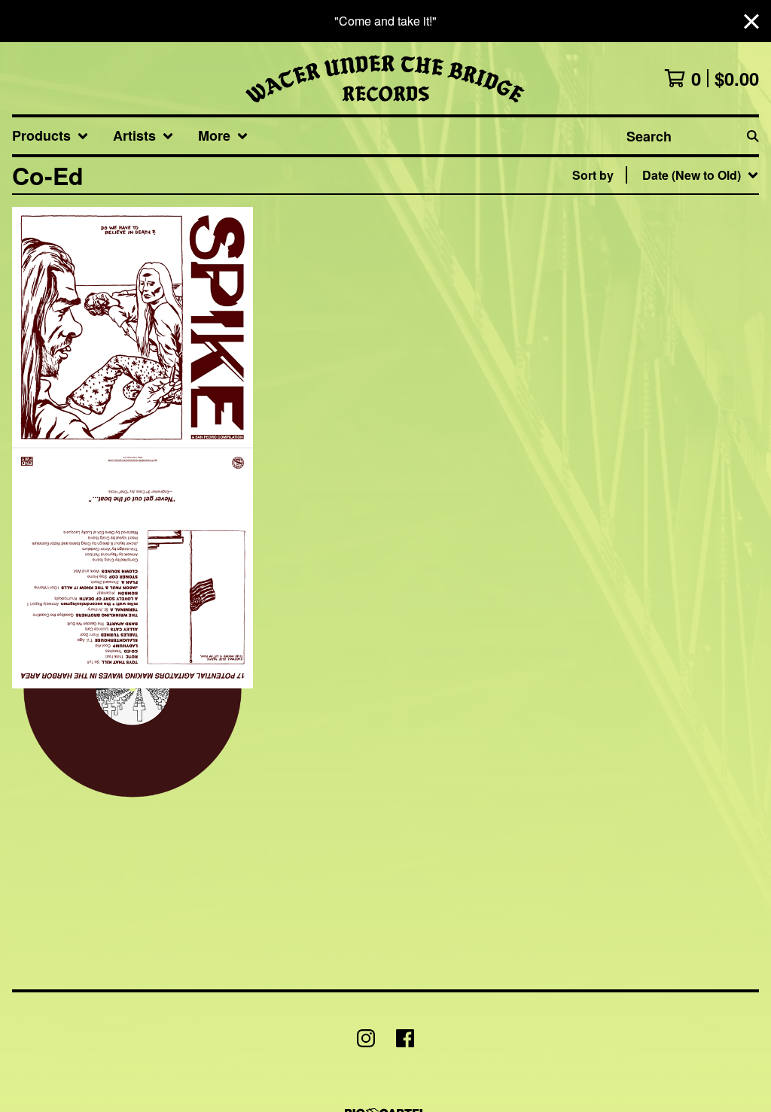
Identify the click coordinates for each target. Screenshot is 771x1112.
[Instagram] (366, 1038)
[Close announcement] (751, 21)
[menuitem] (50, 135)
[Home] (385, 78)
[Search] (753, 135)
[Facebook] (405, 1038)
